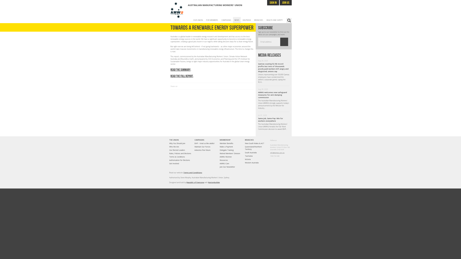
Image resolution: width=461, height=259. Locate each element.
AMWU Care (224, 163)
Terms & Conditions (177, 157)
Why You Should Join (177, 143)
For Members (212, 20)
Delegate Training (227, 150)
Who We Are (174, 147)
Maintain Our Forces (202, 147)
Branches (258, 20)
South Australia (251, 152)
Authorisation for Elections (179, 160)
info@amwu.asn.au (277, 153)
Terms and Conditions (192, 172)
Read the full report (181, 76)
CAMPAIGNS (199, 140)
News (236, 20)
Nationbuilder (214, 182)
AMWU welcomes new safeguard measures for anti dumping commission (272, 95)
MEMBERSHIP (225, 140)
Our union (198, 20)
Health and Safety (274, 20)
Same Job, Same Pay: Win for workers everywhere (270, 119)
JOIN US (285, 2)
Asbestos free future (202, 150)
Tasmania (249, 156)
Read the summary (180, 69)
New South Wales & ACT (254, 143)
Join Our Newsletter (227, 167)
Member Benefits (226, 143)
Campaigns (226, 20)
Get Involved (174, 163)
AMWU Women (226, 157)
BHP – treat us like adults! (204, 143)
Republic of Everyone (195, 182)
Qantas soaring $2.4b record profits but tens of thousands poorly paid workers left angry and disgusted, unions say (273, 68)
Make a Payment (226, 147)
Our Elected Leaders (177, 150)
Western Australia (252, 163)
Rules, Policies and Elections (180, 153)
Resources (224, 160)
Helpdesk (247, 20)
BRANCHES (249, 140)
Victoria (248, 159)
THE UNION (174, 140)
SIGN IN (273, 2)
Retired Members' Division (230, 153)
